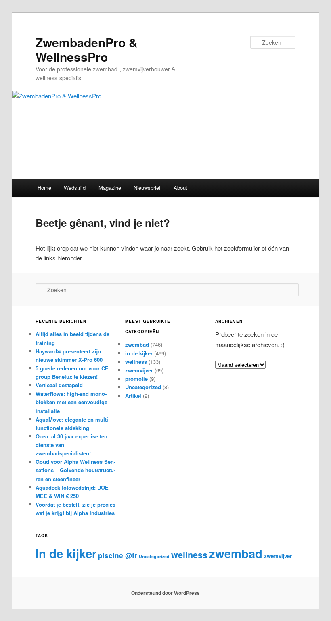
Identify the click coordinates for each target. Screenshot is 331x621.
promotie (136, 378)
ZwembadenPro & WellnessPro (87, 49)
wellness (136, 362)
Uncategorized (143, 387)
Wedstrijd (75, 187)
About (180, 187)
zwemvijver (139, 370)
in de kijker (139, 353)
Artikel (133, 395)
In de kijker (66, 553)
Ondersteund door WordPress (165, 592)
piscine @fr (117, 555)
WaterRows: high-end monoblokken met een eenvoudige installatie (71, 402)
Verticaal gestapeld (59, 385)
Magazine (109, 187)
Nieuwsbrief (147, 187)
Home (44, 187)
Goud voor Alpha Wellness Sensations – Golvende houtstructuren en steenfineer (75, 470)
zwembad (137, 344)
